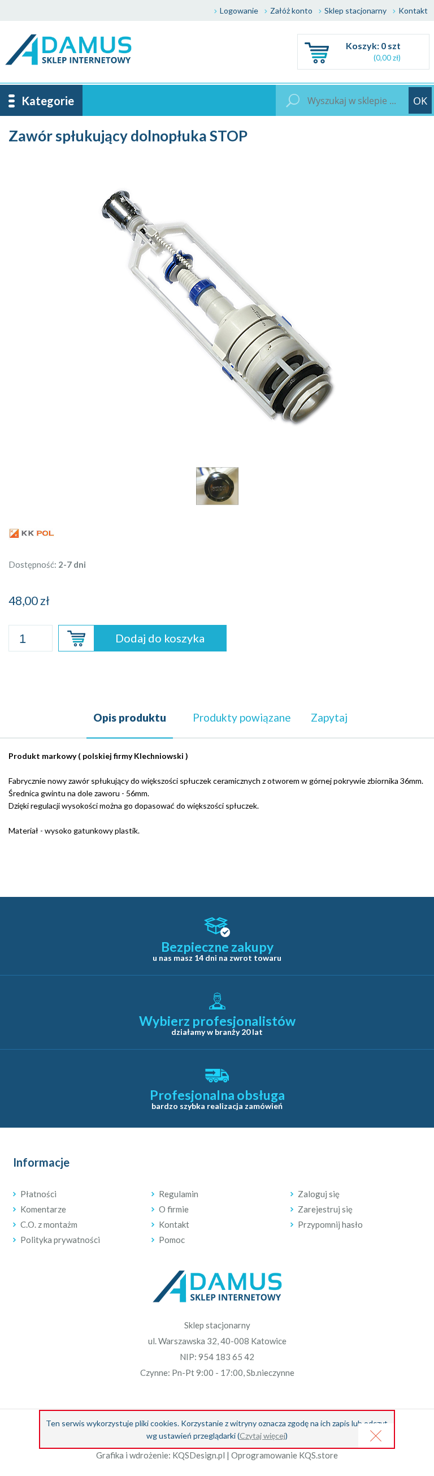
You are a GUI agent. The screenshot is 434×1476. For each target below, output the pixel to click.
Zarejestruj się (325, 1209)
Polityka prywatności (60, 1240)
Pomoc (172, 1240)
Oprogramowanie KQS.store (284, 1455)
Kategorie (47, 100)
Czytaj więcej (262, 1435)
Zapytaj (329, 717)
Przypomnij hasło (330, 1224)
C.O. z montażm (48, 1224)
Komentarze (43, 1209)
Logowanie (239, 10)
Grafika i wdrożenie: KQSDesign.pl (160, 1455)
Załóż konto (291, 10)
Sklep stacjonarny (355, 10)
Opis (129, 717)
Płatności (38, 1194)
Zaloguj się (319, 1194)
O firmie (174, 1209)
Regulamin (178, 1194)
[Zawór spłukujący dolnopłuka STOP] (217, 167)
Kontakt (413, 10)
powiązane (242, 717)
